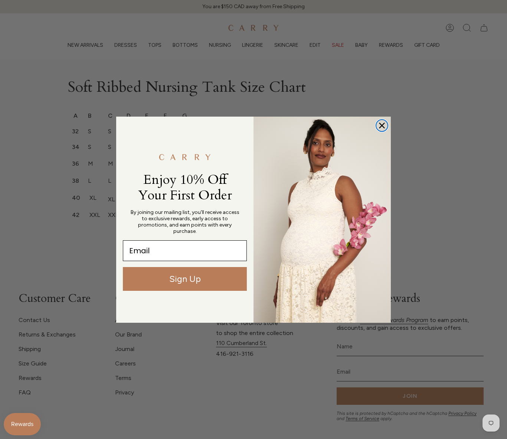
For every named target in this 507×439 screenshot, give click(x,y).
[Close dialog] (382, 125)
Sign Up (185, 278)
